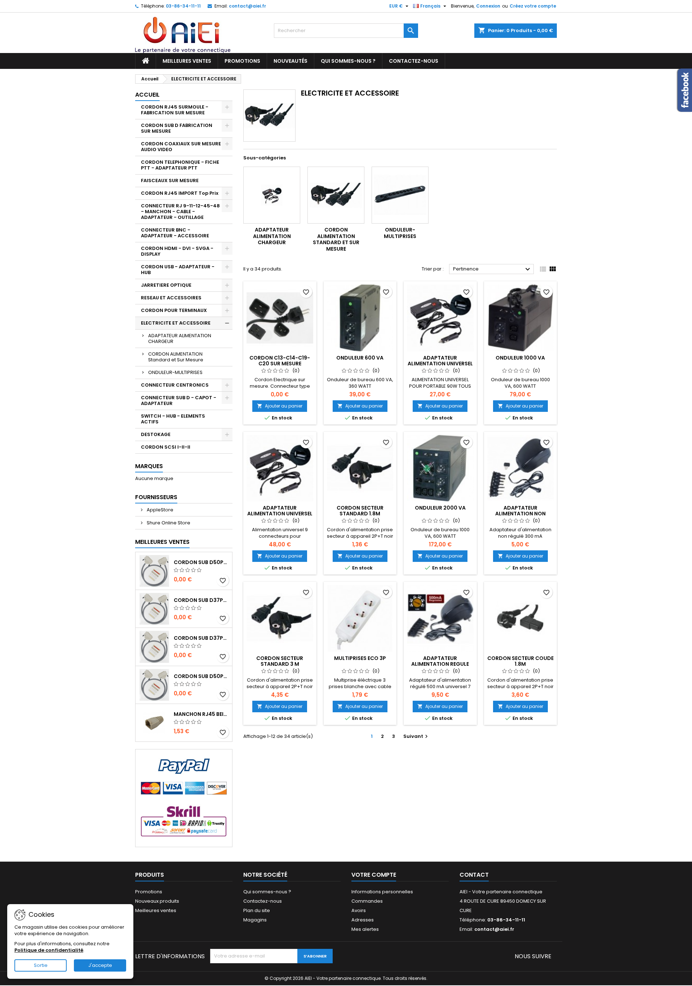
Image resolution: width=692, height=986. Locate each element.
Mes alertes (365, 929)
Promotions (242, 61)
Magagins (255, 919)
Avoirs (358, 910)
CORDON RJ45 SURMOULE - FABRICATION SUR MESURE (174, 110)
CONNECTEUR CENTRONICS (175, 385)
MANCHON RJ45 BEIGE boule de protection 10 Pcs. (201, 714)
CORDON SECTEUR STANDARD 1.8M (360, 510)
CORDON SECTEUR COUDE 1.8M (520, 661)
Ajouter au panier (279, 406)
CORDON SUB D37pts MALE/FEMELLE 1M (201, 638)
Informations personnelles (382, 891)
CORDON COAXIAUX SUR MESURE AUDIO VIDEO (181, 146)
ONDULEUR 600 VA (359, 357)
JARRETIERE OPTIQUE (166, 285)
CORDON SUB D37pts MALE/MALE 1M (201, 600)
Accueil (147, 95)
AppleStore (159, 509)
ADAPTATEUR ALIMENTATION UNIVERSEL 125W (279, 513)
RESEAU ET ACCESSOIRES (171, 297)
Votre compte (373, 875)
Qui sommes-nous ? (348, 61)
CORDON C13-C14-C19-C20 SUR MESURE (279, 360)
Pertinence (492, 269)
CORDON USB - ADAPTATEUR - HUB (177, 269)
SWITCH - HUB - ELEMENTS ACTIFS (173, 419)
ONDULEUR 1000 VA (520, 357)
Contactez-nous (413, 61)
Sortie (41, 965)
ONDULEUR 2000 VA (440, 507)
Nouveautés (290, 61)
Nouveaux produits (157, 901)
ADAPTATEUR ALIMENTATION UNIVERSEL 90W (440, 363)
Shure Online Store (168, 522)
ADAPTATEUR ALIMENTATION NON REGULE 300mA (520, 513)
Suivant (416, 736)
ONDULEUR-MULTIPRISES (175, 372)
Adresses (362, 919)
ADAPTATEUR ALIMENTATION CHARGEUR (179, 338)
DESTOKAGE (155, 434)
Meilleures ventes (187, 61)
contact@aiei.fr (247, 6)
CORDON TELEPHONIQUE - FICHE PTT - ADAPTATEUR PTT (180, 165)
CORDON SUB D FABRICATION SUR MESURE (176, 128)
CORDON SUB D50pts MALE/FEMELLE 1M (201, 676)
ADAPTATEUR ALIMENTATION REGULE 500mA (440, 664)
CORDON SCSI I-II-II (165, 447)
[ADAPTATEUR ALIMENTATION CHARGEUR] (271, 195)
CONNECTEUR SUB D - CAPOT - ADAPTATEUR (178, 400)
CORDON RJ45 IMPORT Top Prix (179, 193)
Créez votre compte (533, 6)
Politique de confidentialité (48, 950)
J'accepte (100, 965)
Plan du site (256, 910)
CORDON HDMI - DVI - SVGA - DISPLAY (177, 251)
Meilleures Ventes (162, 542)
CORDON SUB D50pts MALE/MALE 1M (201, 562)
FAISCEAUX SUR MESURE (170, 180)
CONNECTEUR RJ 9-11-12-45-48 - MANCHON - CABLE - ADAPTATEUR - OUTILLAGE (180, 211)
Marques (149, 466)
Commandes (367, 901)
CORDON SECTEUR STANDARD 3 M (279, 661)
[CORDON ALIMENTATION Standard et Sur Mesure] (335, 195)
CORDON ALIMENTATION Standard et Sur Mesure (175, 357)
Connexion (488, 6)
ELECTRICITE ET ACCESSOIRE (175, 323)
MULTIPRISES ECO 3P (360, 658)
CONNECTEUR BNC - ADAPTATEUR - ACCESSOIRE (175, 232)
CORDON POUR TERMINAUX (174, 310)
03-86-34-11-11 (183, 6)
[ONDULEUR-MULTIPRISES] (400, 195)
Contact (474, 875)
